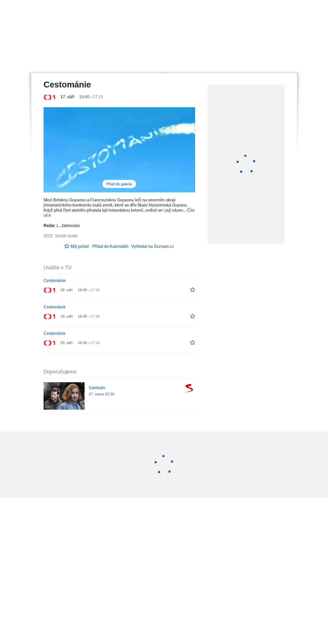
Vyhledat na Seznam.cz (152, 246)
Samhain (97, 388)
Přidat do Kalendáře (110, 246)
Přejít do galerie (119, 184)
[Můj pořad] (192, 289)
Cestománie (55, 280)
